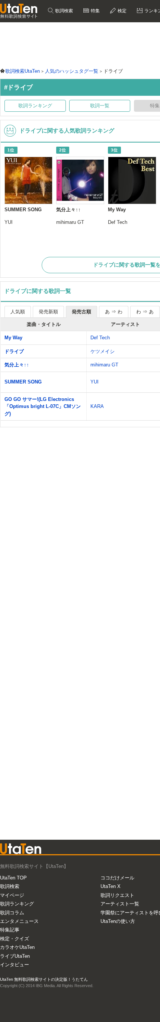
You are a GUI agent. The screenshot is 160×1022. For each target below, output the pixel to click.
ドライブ (14, 351)
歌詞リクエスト (117, 895)
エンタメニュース (19, 921)
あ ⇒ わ (113, 311)
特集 (95, 10)
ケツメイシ (102, 351)
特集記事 (9, 930)
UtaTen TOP (13, 878)
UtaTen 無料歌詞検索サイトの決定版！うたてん (44, 979)
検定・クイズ (14, 938)
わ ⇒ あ (145, 311)
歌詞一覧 (99, 105)
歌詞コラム (12, 912)
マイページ (12, 895)
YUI (94, 382)
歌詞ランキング (35, 105)
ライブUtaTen (15, 956)
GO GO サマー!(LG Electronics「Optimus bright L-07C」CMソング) (42, 406)
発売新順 (48, 311)
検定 (121, 10)
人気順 (17, 311)
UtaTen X (110, 886)
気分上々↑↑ (16, 365)
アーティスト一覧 (119, 904)
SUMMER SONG (23, 382)
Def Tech (100, 337)
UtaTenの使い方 (117, 921)
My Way (13, 337)
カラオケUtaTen (17, 947)
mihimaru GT (104, 365)
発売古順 (81, 311)
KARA (97, 406)
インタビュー (14, 964)
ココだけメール (117, 878)
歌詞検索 (63, 10)
